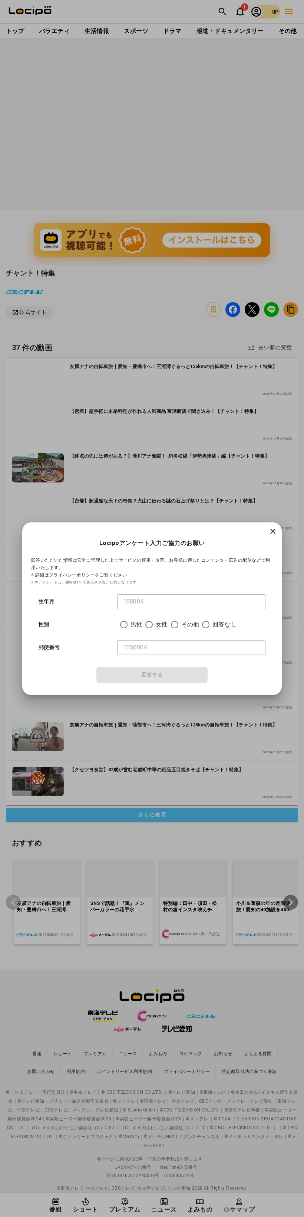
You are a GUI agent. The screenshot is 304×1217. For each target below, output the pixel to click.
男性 (136, 624)
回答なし (224, 624)
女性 (162, 624)
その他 (190, 624)
